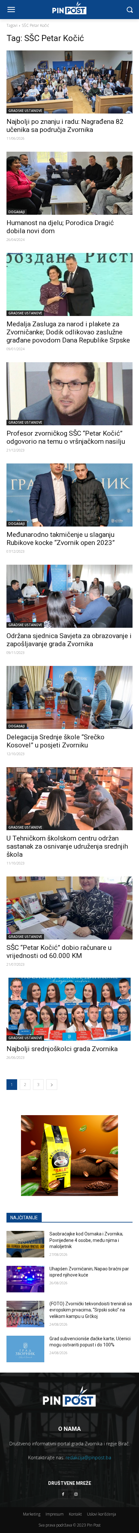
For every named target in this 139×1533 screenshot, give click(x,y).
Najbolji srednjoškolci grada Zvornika (62, 1049)
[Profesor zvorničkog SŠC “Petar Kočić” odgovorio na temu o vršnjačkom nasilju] (69, 393)
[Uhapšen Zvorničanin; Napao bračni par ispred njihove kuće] (25, 1279)
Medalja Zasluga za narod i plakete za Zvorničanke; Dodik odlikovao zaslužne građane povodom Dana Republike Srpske (68, 332)
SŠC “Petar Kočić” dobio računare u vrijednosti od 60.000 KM (59, 952)
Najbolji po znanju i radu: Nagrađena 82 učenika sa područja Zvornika (64, 126)
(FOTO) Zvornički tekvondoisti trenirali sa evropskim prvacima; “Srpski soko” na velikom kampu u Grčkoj (90, 1310)
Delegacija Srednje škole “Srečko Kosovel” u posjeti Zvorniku (55, 741)
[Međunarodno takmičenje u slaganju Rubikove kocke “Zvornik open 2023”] (69, 495)
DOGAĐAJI (16, 212)
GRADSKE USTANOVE (25, 110)
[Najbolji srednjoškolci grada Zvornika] (69, 1009)
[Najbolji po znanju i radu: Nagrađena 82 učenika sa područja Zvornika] (69, 82)
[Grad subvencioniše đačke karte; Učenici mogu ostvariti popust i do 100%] (25, 1349)
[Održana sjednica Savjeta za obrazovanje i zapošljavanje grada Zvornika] (69, 596)
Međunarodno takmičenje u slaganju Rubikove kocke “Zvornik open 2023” (60, 539)
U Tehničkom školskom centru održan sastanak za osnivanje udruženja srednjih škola (67, 846)
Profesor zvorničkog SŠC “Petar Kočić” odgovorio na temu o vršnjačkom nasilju (65, 437)
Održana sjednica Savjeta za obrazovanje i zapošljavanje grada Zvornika (69, 640)
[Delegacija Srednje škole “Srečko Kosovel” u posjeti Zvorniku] (69, 697)
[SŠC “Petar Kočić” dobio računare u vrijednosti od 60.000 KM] (69, 908)
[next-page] (51, 1084)
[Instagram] (76, 1494)
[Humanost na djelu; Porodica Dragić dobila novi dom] (69, 183)
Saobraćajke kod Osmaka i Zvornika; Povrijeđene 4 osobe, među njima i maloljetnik (86, 1240)
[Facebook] (63, 1494)
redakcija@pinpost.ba (88, 1457)
